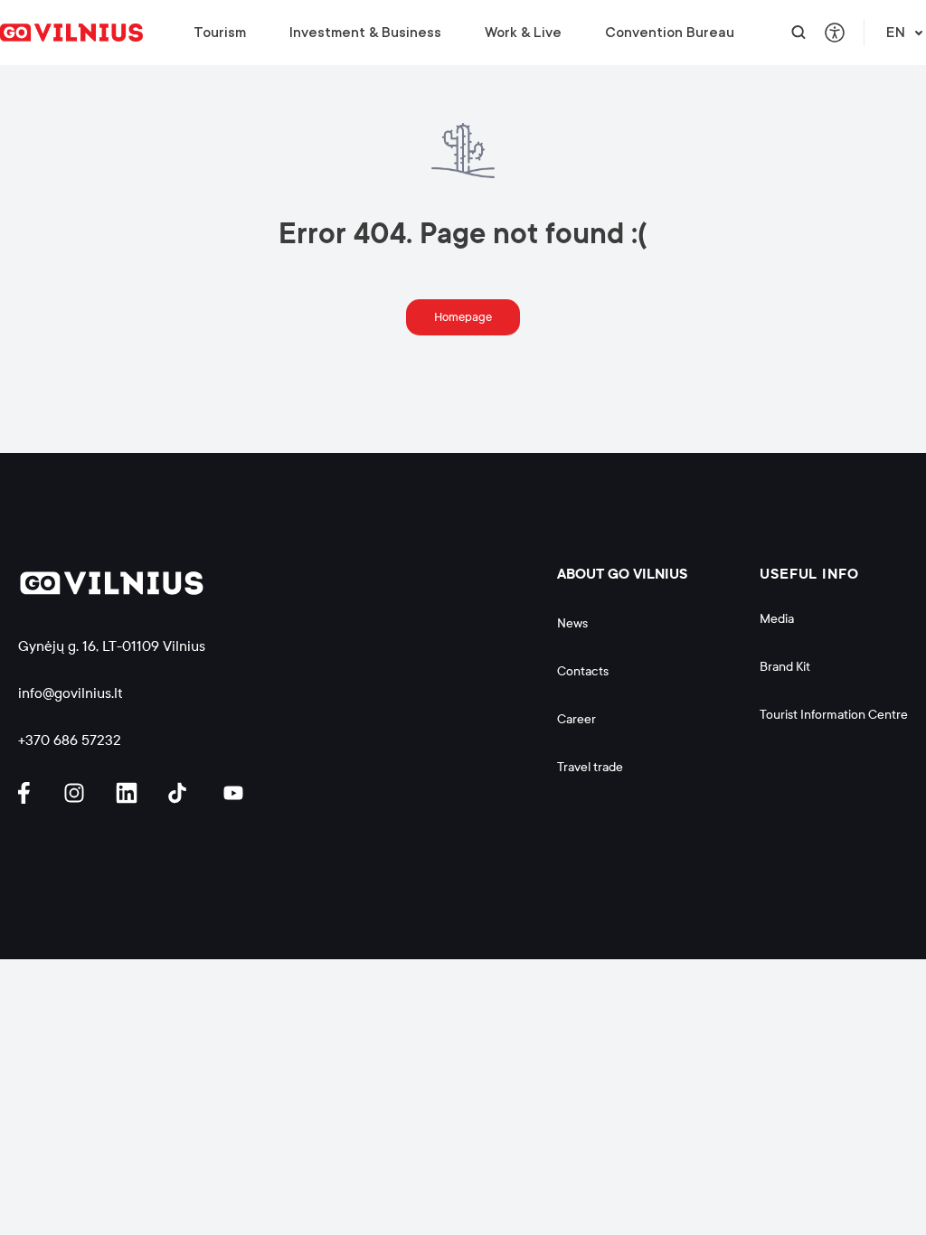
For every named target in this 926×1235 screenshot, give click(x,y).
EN (895, 32)
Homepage (463, 317)
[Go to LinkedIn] (129, 793)
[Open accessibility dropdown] (835, 32)
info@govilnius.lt (70, 693)
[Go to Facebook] (31, 793)
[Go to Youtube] (234, 793)
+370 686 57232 (69, 740)
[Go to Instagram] (76, 793)
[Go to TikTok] (181, 793)
